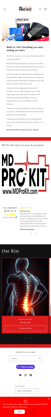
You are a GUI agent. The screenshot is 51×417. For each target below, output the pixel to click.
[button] (4, 9)
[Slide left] (20, 338)
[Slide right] (30, 338)
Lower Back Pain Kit (25, 319)
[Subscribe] (39, 358)
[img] (10, 214)
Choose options (25, 328)
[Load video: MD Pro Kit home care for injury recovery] (25, 174)
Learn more (22, 407)
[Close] (49, 399)
